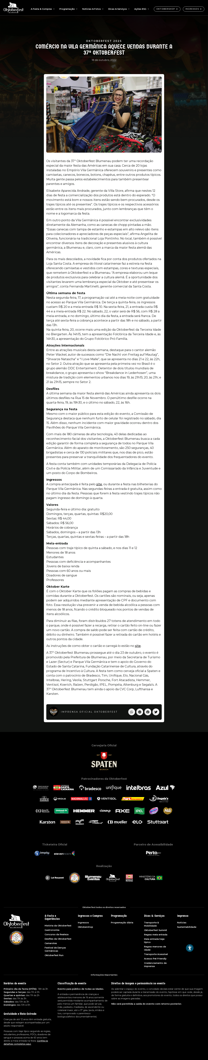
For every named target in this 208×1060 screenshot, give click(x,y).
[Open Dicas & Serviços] (128, 9)
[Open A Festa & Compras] (54, 9)
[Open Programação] (76, 9)
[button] (131, 711)
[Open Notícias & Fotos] (102, 9)
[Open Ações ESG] (148, 9)
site (99, 484)
